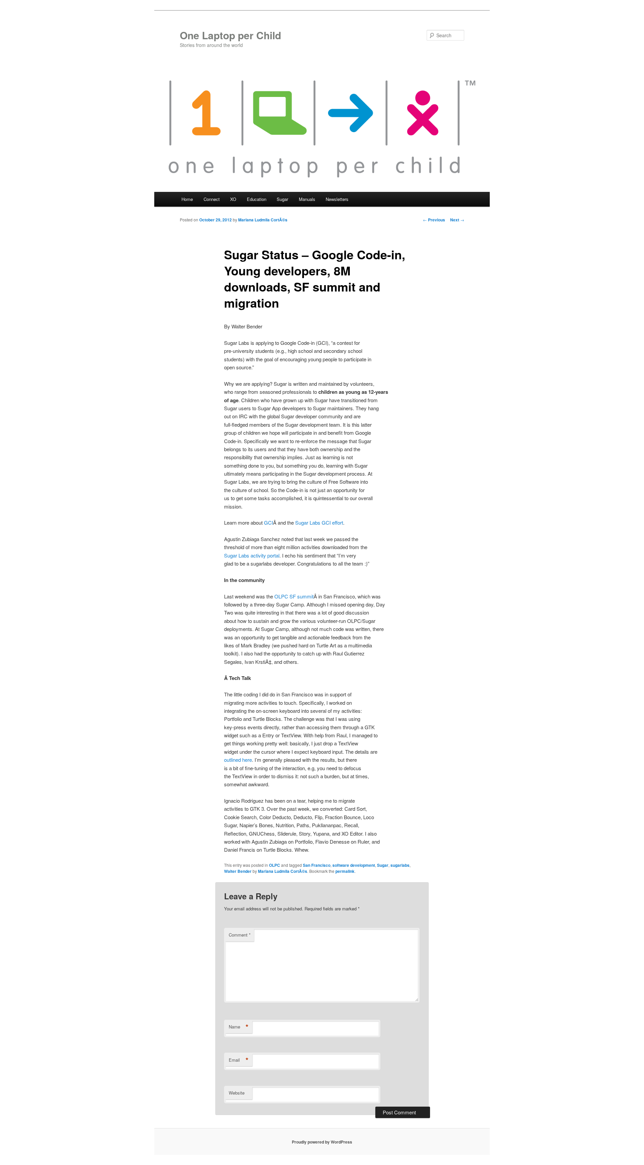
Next (457, 220)
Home (187, 199)
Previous (434, 220)
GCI (268, 522)
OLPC (274, 865)
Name (239, 1026)
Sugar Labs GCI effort (319, 522)
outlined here (238, 759)
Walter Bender (238, 871)
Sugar (382, 865)
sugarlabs (400, 865)
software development (353, 865)
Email (239, 1060)
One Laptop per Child (230, 35)
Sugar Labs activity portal (251, 555)
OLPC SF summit (294, 596)
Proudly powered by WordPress (322, 1142)
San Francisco (316, 865)
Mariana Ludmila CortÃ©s (262, 220)
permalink (345, 871)
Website (237, 1093)
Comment (240, 935)
